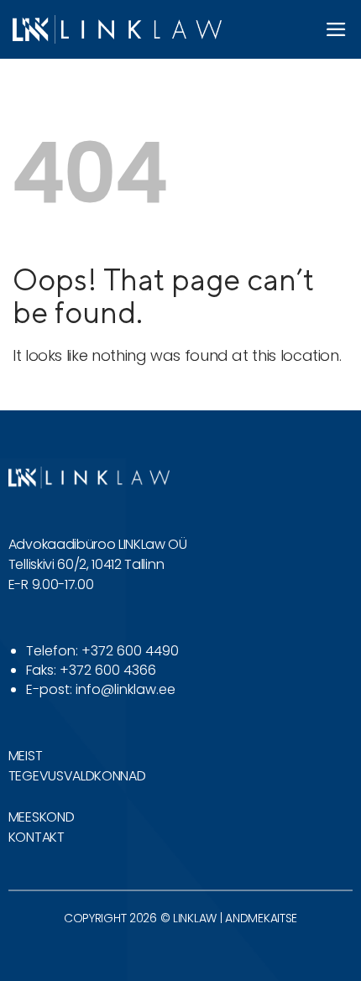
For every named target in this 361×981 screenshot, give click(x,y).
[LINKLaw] (117, 29)
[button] (336, 29)
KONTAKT (36, 837)
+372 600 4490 (130, 650)
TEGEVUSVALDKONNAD (77, 775)
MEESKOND (41, 817)
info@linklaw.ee (125, 689)
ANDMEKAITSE (261, 918)
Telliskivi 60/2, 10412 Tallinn (86, 564)
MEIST (25, 755)
